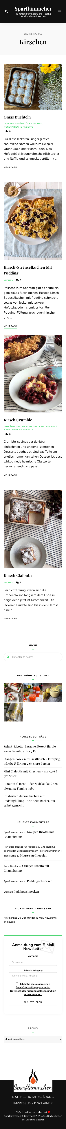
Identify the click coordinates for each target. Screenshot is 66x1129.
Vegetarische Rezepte (18, 127)
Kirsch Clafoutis (18, 575)
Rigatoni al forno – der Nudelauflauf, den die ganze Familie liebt (31, 786)
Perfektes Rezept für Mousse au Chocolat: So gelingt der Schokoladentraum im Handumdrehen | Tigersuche (33, 851)
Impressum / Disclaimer (33, 1103)
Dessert (9, 123)
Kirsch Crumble (18, 419)
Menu (59, 11)
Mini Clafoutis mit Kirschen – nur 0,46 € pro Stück (31, 773)
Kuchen (37, 123)
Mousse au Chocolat (33, 855)
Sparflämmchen (34, 8)
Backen (39, 426)
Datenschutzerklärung (33, 1097)
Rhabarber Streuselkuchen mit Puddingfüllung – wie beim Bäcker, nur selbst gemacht (29, 800)
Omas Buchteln (17, 116)
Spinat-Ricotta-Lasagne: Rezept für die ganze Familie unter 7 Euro (30, 748)
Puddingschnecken (39, 881)
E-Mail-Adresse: (33, 970)
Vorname (33, 956)
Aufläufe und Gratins (18, 426)
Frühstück (23, 123)
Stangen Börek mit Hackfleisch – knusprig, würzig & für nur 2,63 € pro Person (32, 761)
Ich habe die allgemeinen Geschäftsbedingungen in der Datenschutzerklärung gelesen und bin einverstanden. (33, 989)
